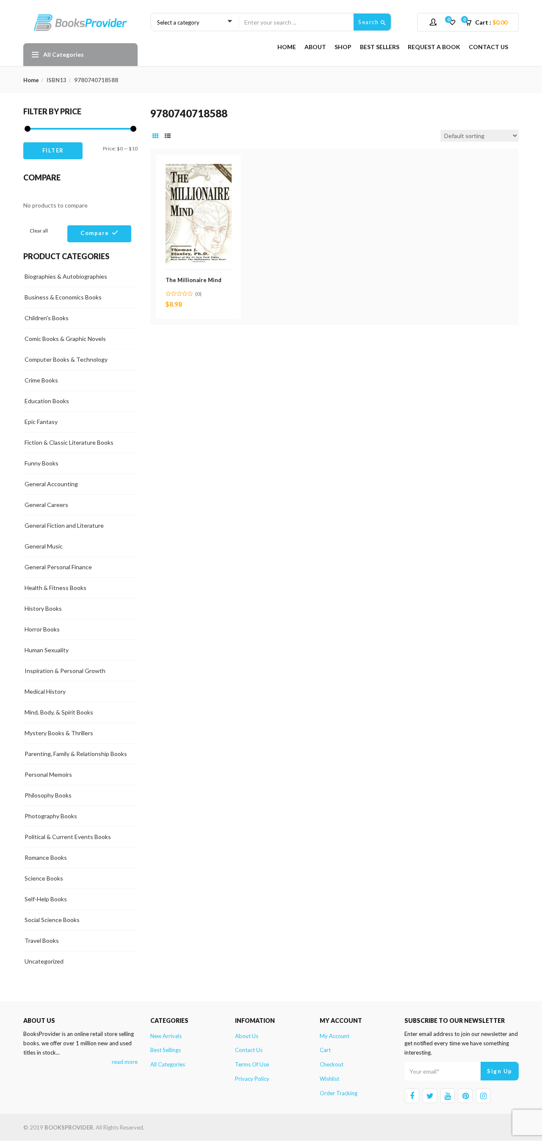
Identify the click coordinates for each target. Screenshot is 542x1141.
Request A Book (434, 46)
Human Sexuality (47, 650)
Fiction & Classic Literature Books (69, 442)
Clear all (39, 230)
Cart (325, 1050)
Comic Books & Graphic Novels (65, 338)
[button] (489, 22)
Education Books (47, 400)
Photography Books (51, 816)
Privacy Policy (252, 1078)
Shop (343, 46)
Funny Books (41, 463)
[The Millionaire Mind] (199, 168)
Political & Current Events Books (68, 836)
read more (125, 1061)
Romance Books (46, 857)
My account (334, 1036)
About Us (246, 1036)
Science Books (44, 878)
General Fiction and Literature (64, 525)
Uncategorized (44, 961)
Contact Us (488, 46)
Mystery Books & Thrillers (59, 733)
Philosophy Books (48, 795)
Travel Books (42, 940)
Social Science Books (52, 919)
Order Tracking (338, 1093)
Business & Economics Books (63, 297)
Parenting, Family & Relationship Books (76, 753)
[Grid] (155, 136)
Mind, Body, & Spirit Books (59, 712)
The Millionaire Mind (193, 280)
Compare (94, 233)
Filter (53, 150)
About (315, 46)
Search (369, 22)
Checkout (331, 1064)
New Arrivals (166, 1036)
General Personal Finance (58, 566)
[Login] (434, 21)
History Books (43, 608)
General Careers (46, 504)
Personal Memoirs (48, 774)
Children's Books (47, 317)
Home (286, 46)
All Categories (167, 1064)
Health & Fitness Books (55, 587)
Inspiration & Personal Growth (65, 670)
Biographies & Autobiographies (66, 276)
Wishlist (329, 1078)
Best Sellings (165, 1050)
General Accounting (51, 483)
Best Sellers (379, 46)
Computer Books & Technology (66, 359)
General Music (44, 546)
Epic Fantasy (41, 421)
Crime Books (41, 380)
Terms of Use (252, 1064)
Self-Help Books (46, 899)
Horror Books (42, 629)
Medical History (45, 691)
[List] (168, 136)
